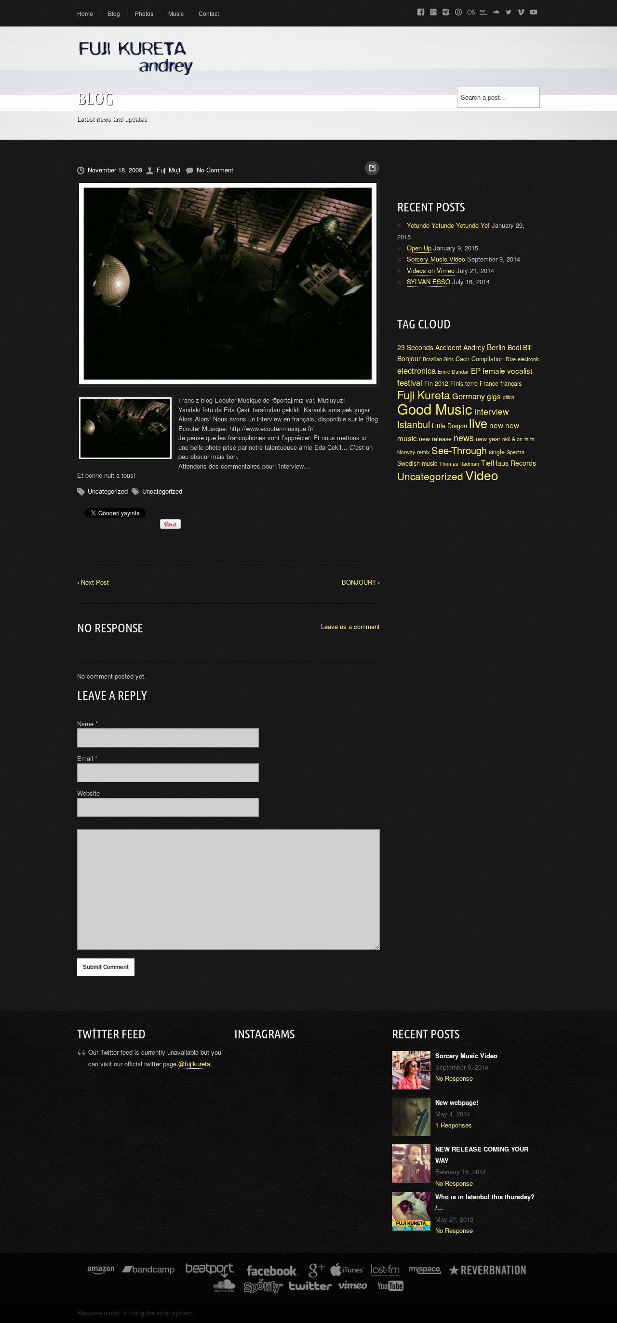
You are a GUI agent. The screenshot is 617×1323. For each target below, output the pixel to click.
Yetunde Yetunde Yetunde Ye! (448, 225)
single (497, 451)
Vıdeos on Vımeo (431, 270)
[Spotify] (263, 1287)
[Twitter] (508, 10)
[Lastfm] (471, 10)
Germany (468, 396)
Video (481, 475)
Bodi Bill (520, 347)
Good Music (434, 408)
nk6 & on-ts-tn (518, 439)
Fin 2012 (436, 383)
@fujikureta (194, 1063)
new (496, 424)
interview (491, 411)
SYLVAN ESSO (428, 281)
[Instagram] (446, 10)
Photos (144, 13)
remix (423, 452)
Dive (511, 359)
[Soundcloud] (496, 10)
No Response (454, 1078)
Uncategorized (108, 491)
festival (409, 382)
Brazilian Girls (438, 359)
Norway (406, 452)
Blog (114, 13)
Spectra (515, 452)
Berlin (496, 346)
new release (435, 438)
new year (488, 438)
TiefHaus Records (508, 463)
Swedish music (417, 463)
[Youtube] (533, 10)
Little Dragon (449, 425)
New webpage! (456, 1102)
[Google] (433, 10)
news (464, 437)
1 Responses (453, 1124)
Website (88, 793)
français (511, 383)
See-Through (459, 450)
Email (87, 758)
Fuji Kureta (423, 394)
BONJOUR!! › (361, 582)
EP (476, 370)
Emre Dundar (453, 371)
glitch (508, 397)
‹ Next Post (93, 582)
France (489, 383)
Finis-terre (464, 383)
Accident (448, 347)
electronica (416, 370)
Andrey (474, 347)
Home (85, 13)
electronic (528, 359)
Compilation (487, 358)
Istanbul (413, 424)
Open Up (419, 247)
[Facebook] (421, 10)
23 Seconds (415, 347)
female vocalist (507, 370)
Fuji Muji (168, 169)
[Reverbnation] (488, 1272)
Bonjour (409, 358)
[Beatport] (210, 1272)
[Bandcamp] (148, 1272)
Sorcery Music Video (436, 258)
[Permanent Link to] (228, 283)
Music (176, 13)
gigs (494, 396)
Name (87, 723)
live (478, 423)
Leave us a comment (350, 626)
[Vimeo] (521, 10)
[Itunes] (458, 10)
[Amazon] (101, 1272)
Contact (209, 13)
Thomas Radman (459, 463)
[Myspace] (483, 10)
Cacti (462, 358)
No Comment (215, 169)
